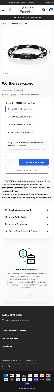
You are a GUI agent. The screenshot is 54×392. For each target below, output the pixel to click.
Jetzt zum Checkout (27, 170)
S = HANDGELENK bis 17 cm (20, 109)
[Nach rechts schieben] (49, 52)
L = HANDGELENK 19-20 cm (19, 125)
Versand (13, 95)
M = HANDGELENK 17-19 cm (20, 117)
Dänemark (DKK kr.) (10, 360)
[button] (3, 10)
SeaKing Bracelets (29, 388)
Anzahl (7, 157)
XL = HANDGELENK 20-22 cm (20, 132)
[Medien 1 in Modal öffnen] (27, 52)
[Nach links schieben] (4, 52)
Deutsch (29, 360)
